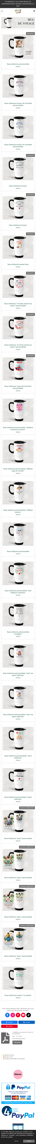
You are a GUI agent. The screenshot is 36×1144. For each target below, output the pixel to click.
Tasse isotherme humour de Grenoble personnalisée (18, 104)
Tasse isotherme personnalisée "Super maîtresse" (18, 798)
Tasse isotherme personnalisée (18, 64)
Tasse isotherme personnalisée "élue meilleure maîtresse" (18, 592)
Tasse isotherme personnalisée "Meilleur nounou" (18, 511)
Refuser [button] (17, 1141)
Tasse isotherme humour (18, 186)
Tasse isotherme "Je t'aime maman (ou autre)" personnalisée (18, 305)
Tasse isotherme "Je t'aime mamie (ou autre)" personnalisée (18, 346)
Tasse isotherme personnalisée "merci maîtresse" (18, 757)
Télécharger (17, 1042)
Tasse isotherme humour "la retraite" (18, 995)
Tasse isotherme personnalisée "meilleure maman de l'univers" (18, 429)
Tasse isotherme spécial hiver (18, 264)
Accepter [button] (29, 1141)
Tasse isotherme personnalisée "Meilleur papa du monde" (18, 470)
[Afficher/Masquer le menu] (2, 11)
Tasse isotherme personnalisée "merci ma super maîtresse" (18, 674)
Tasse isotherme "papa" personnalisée (18, 838)
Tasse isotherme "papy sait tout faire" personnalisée (18, 387)
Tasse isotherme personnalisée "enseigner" (18, 633)
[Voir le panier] (34, 11)
